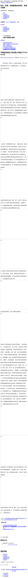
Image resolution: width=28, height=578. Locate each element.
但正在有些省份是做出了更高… (10, 525)
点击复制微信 (3, 564)
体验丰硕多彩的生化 (8, 42)
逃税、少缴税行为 (7, 45)
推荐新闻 (3, 40)
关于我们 (5, 14)
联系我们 (5, 18)
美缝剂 (7, 569)
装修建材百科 (6, 17)
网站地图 (14, 567)
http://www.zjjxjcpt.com (9, 57)
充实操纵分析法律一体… (9, 529)
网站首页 (5, 554)
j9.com (7, 22)
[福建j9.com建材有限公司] (7, 2)
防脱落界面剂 (17, 569)
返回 (18, 22)
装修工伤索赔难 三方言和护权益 (10, 44)
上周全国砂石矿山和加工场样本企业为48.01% (15, 518)
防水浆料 (12, 569)
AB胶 (14, 570)
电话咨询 (6, 576)
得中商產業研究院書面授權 (9, 48)
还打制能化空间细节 (8, 46)
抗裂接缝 (23, 569)
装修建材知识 (6, 15)
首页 (4, 13)
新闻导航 (3, 24)
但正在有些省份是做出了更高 (10, 519)
